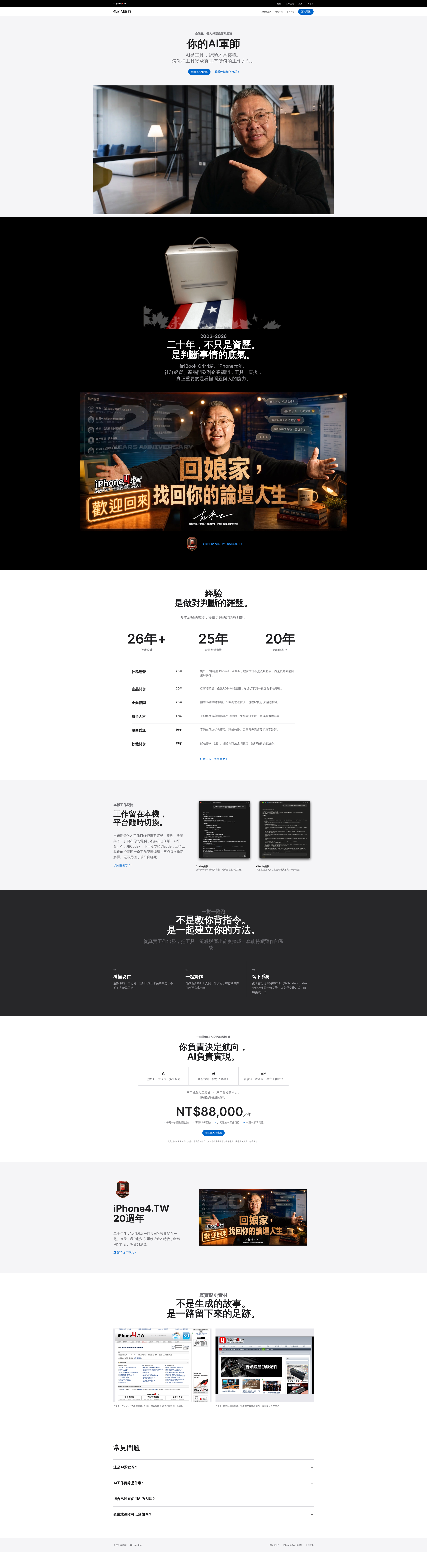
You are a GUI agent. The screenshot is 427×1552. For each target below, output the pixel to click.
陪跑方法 (279, 11)
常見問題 (291, 11)
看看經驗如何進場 (226, 71)
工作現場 (290, 3)
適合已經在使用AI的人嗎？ (134, 1499)
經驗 (279, 3)
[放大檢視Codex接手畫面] (224, 831)
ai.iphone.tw (119, 3)
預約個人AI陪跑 (199, 71)
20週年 (310, 3)
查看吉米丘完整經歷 (212, 759)
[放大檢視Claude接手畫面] (285, 831)
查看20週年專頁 (123, 1252)
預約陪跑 (306, 11)
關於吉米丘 (275, 1545)
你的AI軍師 (122, 11)
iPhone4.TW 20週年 (292, 1545)
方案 (300, 3)
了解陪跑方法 (121, 865)
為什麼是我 (266, 11)
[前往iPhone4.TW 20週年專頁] (192, 544)
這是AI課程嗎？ (125, 1467)
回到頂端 (310, 1545)
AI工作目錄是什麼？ (129, 1483)
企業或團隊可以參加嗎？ (132, 1514)
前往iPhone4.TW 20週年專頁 (221, 544)
